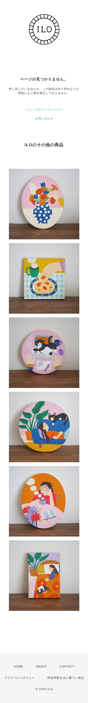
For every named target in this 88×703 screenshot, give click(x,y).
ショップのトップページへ (44, 109)
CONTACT (66, 666)
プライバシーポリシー (19, 677)
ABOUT (41, 666)
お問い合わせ (44, 118)
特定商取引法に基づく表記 (65, 677)
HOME (18, 666)
